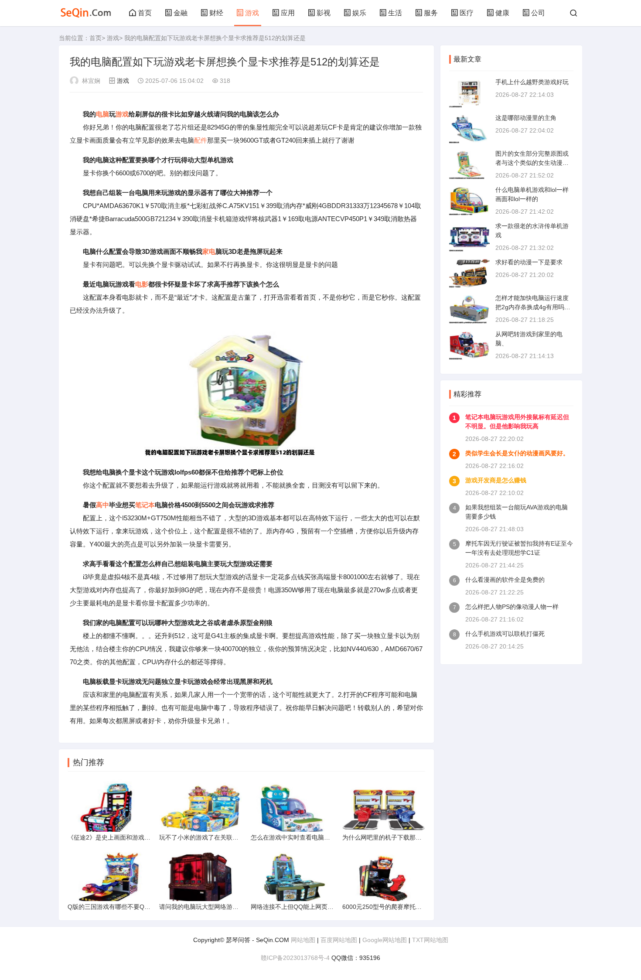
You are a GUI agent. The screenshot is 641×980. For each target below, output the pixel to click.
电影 (141, 284)
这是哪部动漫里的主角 (525, 117)
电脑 (102, 114)
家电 (208, 251)
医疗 (467, 13)
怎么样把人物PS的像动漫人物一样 (512, 606)
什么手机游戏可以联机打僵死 (505, 633)
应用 (288, 13)
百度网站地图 (338, 939)
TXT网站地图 (430, 939)
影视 (324, 13)
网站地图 (303, 939)
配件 (200, 140)
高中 (102, 505)
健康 (502, 13)
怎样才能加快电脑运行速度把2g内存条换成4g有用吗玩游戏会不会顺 (532, 307)
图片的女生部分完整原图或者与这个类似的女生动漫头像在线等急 (532, 162)
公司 (538, 13)
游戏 (252, 13)
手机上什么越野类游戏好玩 (532, 82)
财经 (216, 13)
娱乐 (359, 13)
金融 (181, 13)
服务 (431, 13)
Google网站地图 (384, 939)
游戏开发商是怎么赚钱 (495, 480)
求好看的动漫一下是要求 (529, 262)
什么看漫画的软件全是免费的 (505, 579)
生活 (395, 13)
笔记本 (145, 505)
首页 (145, 13)
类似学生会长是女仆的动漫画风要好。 (517, 453)
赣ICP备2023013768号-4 (295, 957)
